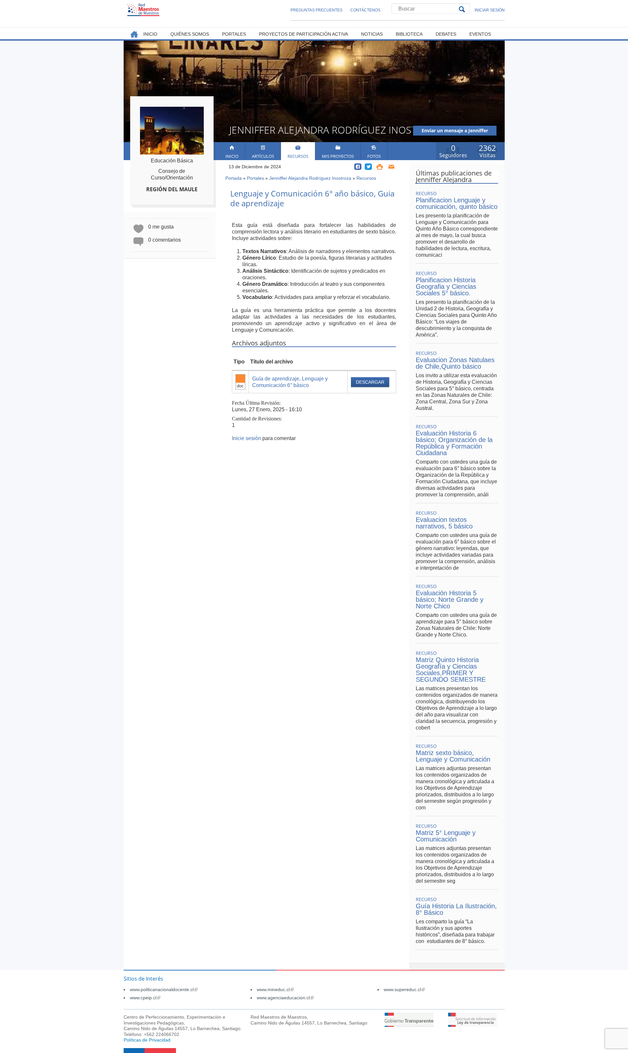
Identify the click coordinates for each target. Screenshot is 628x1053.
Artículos (263, 156)
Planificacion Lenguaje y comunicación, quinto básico (456, 203)
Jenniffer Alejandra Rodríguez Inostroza (310, 178)
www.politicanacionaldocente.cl (164, 989)
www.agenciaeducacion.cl (285, 997)
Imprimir (379, 166)
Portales (255, 178)
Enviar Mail (391, 166)
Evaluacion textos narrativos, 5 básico (444, 523)
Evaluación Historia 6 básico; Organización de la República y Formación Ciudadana (454, 443)
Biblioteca (409, 34)
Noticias (372, 34)
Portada (233, 178)
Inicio (231, 156)
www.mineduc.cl (275, 989)
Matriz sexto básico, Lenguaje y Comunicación (453, 756)
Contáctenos (365, 10)
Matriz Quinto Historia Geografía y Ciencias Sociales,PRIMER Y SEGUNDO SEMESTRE (451, 669)
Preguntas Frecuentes (316, 10)
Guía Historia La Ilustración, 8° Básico (456, 909)
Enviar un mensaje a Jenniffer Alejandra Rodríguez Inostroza (455, 131)
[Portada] (143, 9)
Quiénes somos (189, 34)
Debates (446, 34)
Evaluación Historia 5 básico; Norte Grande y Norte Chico (449, 599)
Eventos (480, 34)
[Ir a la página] (409, 1025)
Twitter (368, 166)
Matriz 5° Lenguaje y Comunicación (446, 836)
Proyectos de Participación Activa (303, 34)
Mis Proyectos (338, 156)
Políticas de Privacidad (147, 1040)
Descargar (370, 382)
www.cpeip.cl (145, 997)
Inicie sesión (246, 438)
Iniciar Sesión (490, 10)
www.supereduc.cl (404, 989)
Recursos (298, 156)
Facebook (357, 166)
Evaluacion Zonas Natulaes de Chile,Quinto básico (455, 363)
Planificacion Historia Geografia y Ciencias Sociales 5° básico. (446, 286)
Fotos (374, 156)
